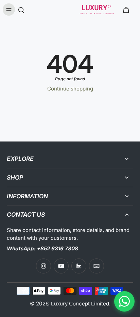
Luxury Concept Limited (80, 303)
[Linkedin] (78, 265)
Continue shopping (70, 88)
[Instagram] (43, 265)
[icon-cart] (125, 9)
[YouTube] (61, 265)
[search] (21, 9)
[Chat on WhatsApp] (124, 301)
